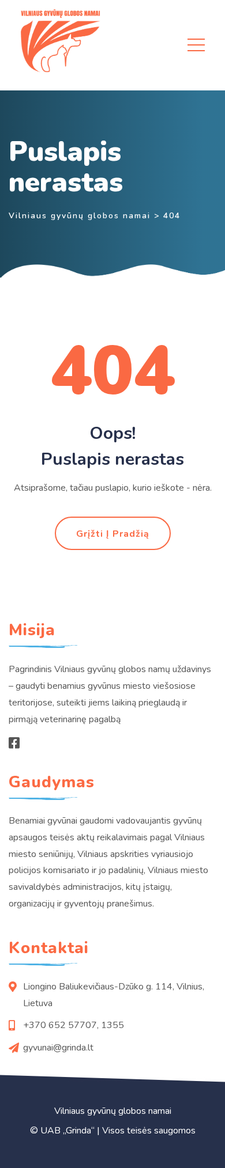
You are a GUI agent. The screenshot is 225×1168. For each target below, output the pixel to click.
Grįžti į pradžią (112, 534)
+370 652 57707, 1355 (73, 1025)
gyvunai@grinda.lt (58, 1047)
